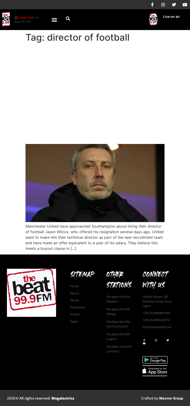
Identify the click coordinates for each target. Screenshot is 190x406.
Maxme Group (171, 398)
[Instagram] (163, 5)
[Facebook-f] (152, 5)
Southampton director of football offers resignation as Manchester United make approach (94, 126)
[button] (54, 19)
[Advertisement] (95, 79)
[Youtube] (185, 5)
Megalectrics (62, 398)
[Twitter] (174, 5)
